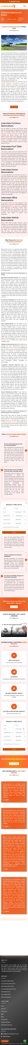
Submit (14, 532)
